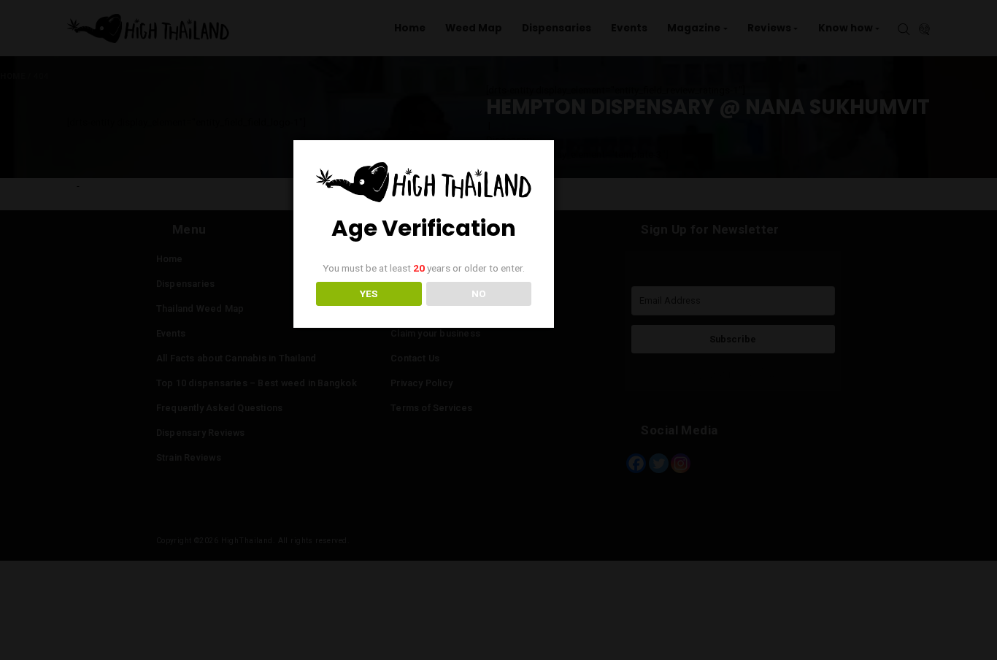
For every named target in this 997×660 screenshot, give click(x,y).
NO (478, 293)
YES (368, 293)
